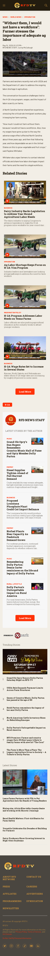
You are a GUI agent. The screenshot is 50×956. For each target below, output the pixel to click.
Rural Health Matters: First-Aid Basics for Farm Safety (23, 819)
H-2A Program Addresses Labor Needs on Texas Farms (23, 317)
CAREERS (31, 886)
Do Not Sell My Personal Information (17, 938)
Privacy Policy (21, 932)
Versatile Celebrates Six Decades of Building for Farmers (25, 829)
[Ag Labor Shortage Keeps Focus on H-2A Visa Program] (25, 246)
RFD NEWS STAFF (32, 420)
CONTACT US (33, 876)
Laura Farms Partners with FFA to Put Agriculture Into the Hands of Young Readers (25, 799)
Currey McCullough (25, 47)
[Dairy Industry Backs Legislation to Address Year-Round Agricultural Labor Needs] (25, 192)
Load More (25, 391)
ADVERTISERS (34, 893)
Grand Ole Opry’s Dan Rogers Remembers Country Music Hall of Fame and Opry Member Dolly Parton (24, 449)
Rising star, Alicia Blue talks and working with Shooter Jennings (24, 809)
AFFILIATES (9, 893)
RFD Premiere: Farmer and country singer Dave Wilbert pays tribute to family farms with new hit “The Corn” (25, 740)
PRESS (6, 886)
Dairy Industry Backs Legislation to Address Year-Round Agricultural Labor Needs (24, 214)
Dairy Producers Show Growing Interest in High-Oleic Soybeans (24, 839)
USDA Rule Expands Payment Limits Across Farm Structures (25, 689)
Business (8, 208)
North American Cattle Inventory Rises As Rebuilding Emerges (26, 719)
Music (9, 439)
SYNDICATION (34, 901)
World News (15, 17)
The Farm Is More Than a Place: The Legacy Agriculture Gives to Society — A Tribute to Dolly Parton (26, 752)
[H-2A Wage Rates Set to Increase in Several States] (25, 348)
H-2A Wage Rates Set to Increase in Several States (23, 368)
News (5, 17)
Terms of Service (34, 932)
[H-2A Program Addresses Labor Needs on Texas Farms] (25, 297)
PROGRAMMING (12, 901)
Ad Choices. (7, 934)
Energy (10, 467)
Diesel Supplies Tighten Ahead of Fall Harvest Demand (17, 474)
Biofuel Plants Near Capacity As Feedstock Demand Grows (17, 536)
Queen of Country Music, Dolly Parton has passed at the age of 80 (25, 699)
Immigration (29, 17)
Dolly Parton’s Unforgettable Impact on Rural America (17, 591)
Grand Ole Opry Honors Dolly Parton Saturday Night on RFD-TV (25, 679)
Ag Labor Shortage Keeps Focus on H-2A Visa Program (25, 266)
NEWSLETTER (11, 908)
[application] (25, 64)
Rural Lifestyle (14, 584)
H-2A (7, 404)
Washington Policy (12, 312)
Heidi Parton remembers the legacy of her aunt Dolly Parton (25, 709)
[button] (25, 64)
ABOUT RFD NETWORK (9, 878)
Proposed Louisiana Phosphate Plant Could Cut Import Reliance (23, 505)
